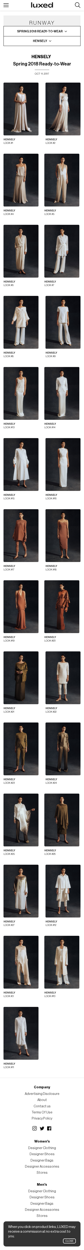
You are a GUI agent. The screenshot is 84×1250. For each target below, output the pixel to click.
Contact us (42, 1106)
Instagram (34, 1128)
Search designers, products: (77, 5)
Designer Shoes (42, 1154)
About (42, 1100)
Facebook (49, 1128)
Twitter (42, 1128)
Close (69, 1241)
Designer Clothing (42, 1148)
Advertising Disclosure (42, 1094)
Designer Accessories (42, 1166)
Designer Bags (42, 1160)
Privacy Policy (42, 1118)
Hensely (41, 57)
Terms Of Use (42, 1112)
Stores (42, 1172)
